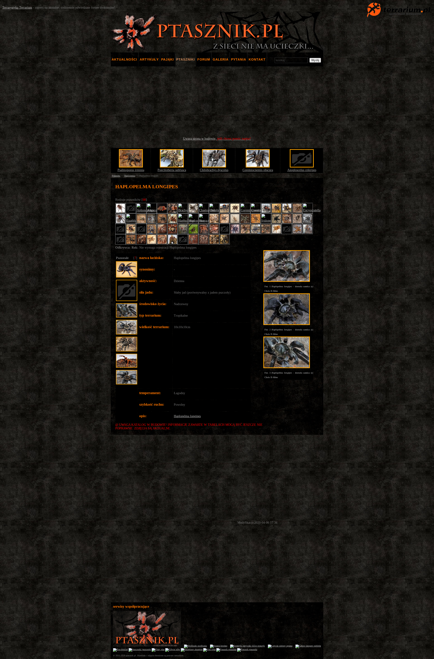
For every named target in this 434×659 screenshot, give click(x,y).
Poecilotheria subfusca (172, 170)
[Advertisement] (217, 101)
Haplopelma (129, 175)
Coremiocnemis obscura (258, 170)
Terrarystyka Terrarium (17, 7)
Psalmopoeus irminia (131, 170)
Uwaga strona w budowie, (217, 138)
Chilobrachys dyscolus (214, 170)
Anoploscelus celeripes (301, 170)
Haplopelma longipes (187, 416)
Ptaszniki (116, 175)
